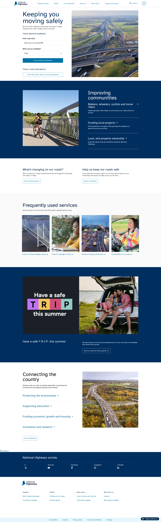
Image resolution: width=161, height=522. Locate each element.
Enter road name (29, 38)
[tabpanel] (43, 57)
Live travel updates (84, 500)
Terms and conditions (94, 520)
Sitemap (109, 520)
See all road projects (31, 181)
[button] (4, 451)
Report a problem (90, 181)
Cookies (65, 520)
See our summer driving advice (95, 351)
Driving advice (55, 500)
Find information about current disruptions (43, 74)
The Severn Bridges (30, 500)
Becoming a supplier (111, 500)
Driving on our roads (57, 496)
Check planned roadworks (42, 60)
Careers (106, 496)
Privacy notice (77, 520)
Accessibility (53, 520)
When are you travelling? (32, 49)
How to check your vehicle (86, 496)
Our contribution (30, 438)
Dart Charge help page (31, 496)
